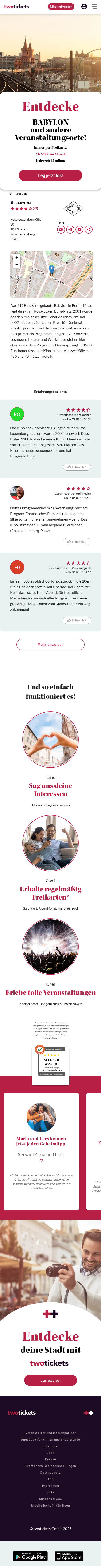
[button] (84, 6)
